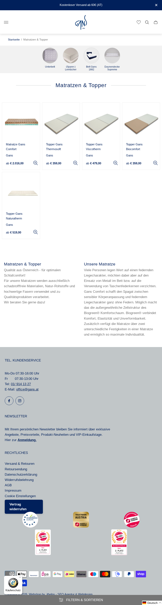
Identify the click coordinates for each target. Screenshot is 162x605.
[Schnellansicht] (35, 163)
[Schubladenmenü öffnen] (6, 22)
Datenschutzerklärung (21, 474)
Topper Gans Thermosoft (54, 147)
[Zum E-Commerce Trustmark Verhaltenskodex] (30, 526)
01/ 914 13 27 (21, 384)
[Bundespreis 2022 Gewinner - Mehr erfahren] (43, 554)
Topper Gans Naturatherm (14, 216)
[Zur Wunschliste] (139, 22)
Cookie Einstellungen (20, 496)
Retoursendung (16, 469)
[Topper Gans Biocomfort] (141, 121)
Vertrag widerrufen (17, 506)
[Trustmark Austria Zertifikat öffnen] (81, 526)
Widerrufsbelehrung (19, 480)
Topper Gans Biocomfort (134, 147)
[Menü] (20, 578)
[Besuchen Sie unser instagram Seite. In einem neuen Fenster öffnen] (19, 400)
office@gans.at (27, 389)
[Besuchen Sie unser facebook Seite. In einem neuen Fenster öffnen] (9, 400)
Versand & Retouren (19, 464)
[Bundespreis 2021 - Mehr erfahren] (119, 554)
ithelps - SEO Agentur (60, 594)
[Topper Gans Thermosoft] (61, 121)
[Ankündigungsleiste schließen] (156, 5)
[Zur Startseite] (81, 22)
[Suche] (147, 22)
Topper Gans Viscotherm (94, 147)
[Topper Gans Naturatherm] (21, 191)
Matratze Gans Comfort (15, 147)
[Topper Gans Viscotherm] (101, 121)
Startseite (14, 39)
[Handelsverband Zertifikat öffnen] (132, 526)
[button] (152, 603)
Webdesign (85, 594)
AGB (8, 485)
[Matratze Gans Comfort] (21, 121)
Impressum (13, 490)
